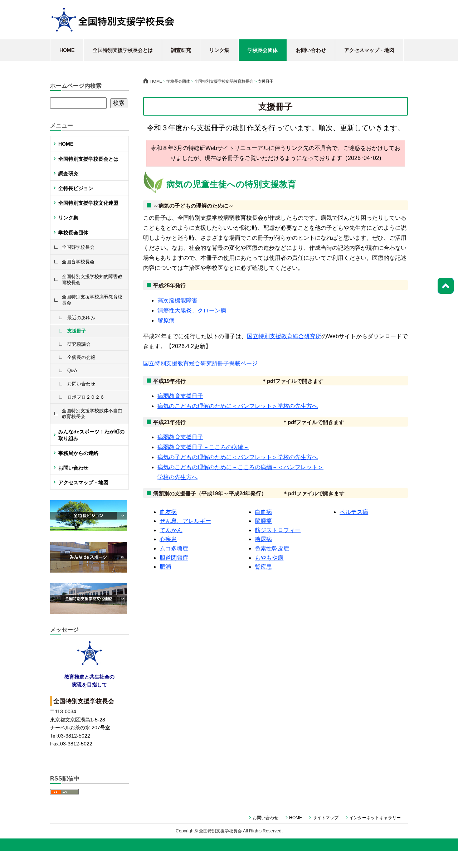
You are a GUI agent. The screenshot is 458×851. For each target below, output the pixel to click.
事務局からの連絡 (78, 453)
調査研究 (181, 50)
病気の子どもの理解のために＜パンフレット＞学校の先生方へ (237, 457)
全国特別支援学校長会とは (123, 50)
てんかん (171, 530)
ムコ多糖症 (174, 548)
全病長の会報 (81, 357)
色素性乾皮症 (272, 548)
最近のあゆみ (81, 317)
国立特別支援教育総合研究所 (284, 336)
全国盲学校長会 (78, 261)
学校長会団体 (263, 50)
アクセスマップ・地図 (369, 50)
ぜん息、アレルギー (185, 521)
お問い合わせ (311, 50)
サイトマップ (325, 817)
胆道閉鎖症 (174, 558)
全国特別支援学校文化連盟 (88, 203)
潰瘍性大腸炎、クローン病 (191, 310)
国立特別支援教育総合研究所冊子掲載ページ (200, 363)
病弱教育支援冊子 (180, 396)
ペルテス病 (354, 512)
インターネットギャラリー (375, 817)
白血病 (263, 512)
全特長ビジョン (75, 188)
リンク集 (219, 50)
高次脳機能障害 (177, 300)
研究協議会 (79, 344)
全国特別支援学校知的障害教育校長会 (92, 279)
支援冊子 (76, 331)
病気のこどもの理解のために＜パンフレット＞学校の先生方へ (237, 406)
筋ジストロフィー (278, 530)
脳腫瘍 (263, 521)
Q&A (72, 370)
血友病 (168, 512)
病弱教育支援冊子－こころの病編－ (203, 447)
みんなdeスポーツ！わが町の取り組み (91, 435)
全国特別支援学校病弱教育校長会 (92, 300)
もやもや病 (269, 558)
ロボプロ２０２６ (85, 397)
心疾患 (168, 539)
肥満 (165, 567)
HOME (66, 50)
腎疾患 (263, 567)
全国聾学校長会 (78, 247)
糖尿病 (263, 539)
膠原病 (166, 320)
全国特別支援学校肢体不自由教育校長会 (92, 413)
